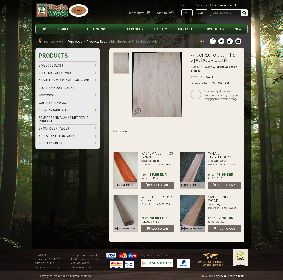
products (136, 13)
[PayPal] (183, 263)
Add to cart (160, 185)
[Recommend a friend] (237, 41)
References (133, 29)
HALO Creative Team (231, 276)
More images (126, 185)
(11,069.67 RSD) (151, 221)
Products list (96, 41)
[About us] (210, 262)
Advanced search (226, 5)
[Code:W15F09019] (192, 170)
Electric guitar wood (57, 73)
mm (186, 13)
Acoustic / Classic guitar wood (64, 80)
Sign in (162, 13)
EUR (200, 13)
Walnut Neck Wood (219, 198)
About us (66, 29)
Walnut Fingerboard (219, 155)
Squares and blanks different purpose (63, 119)
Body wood (48, 95)
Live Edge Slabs (51, 65)
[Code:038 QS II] (192, 213)
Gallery (161, 29)
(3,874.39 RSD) (216, 221)
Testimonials (98, 29)
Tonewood (74, 41)
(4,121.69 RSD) (150, 178)
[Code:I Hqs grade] (126, 170)
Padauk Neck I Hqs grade (157, 155)
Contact (185, 29)
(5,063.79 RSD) (216, 178)
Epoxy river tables (54, 128)
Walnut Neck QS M (157, 196)
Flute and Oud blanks (56, 88)
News (239, 29)
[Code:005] (126, 213)
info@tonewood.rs (82, 267)
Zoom (137, 111)
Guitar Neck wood (53, 103)
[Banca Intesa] (157, 263)
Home (43, 29)
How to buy (214, 29)
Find (244, 12)
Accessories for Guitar (58, 136)
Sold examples (50, 143)
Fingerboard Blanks (55, 110)
